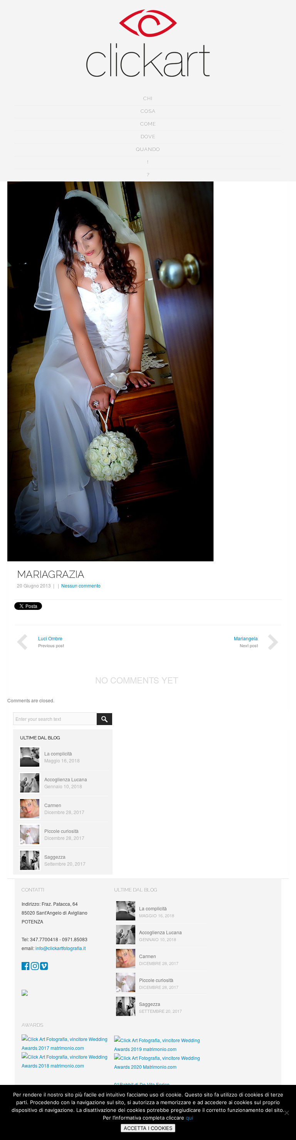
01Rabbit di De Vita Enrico (142, 1084)
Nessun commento (81, 585)
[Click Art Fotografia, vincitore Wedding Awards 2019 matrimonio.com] (160, 1049)
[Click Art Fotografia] (26, 967)
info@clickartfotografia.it (60, 948)
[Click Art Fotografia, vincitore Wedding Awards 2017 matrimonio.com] (68, 1047)
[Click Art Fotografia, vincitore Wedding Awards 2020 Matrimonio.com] (160, 1066)
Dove (148, 136)
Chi (148, 98)
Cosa (148, 111)
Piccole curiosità (61, 831)
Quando (148, 149)
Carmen (52, 805)
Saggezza (55, 856)
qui (189, 1118)
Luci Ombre (50, 638)
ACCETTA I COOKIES (148, 1128)
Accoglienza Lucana (65, 779)
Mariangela (246, 638)
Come (148, 124)
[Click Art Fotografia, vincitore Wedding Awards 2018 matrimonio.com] (68, 1065)
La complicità (58, 753)
